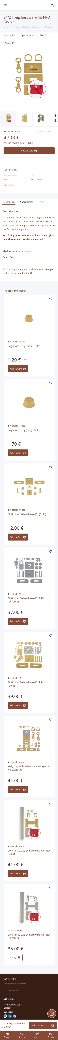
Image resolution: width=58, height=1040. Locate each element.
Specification (27, 35)
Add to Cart (16, 368)
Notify (13, 957)
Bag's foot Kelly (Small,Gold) (24, 346)
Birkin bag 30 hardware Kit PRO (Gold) (26, 684)
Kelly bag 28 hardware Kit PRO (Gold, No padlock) (29, 768)
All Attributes (9, 185)
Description (9, 35)
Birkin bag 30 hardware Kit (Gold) (27, 514)
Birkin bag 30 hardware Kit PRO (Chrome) (26, 600)
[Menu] (5, 5)
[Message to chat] (52, 1013)
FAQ (43, 35)
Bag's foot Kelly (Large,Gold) (24, 430)
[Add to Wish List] (50, 299)
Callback (7, 1008)
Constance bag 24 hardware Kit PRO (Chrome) (29, 936)
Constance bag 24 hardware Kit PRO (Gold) (29, 852)
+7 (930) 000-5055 (13, 1004)
